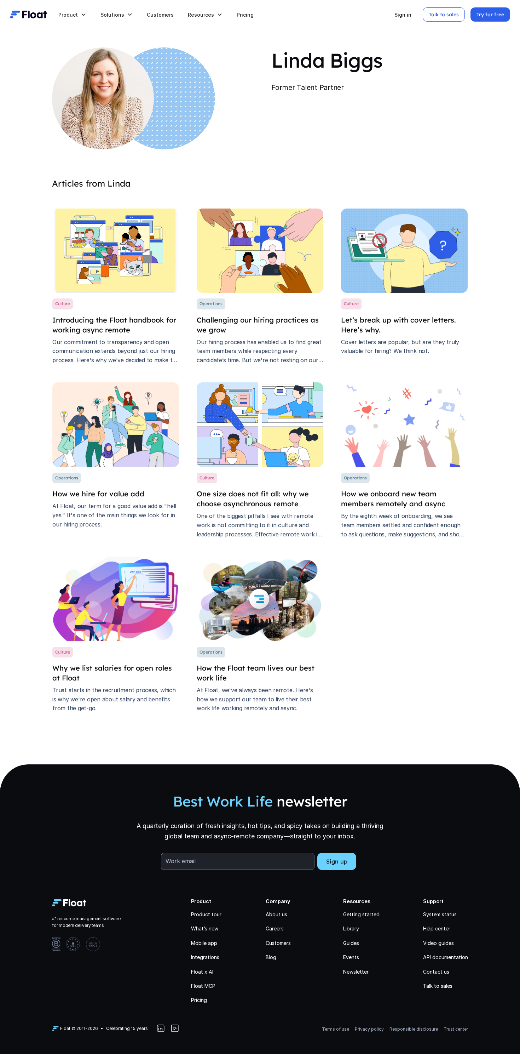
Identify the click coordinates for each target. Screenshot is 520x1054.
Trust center (456, 1029)
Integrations (205, 957)
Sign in (402, 15)
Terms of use (335, 1029)
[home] (28, 14)
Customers (160, 15)
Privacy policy (369, 1029)
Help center (436, 928)
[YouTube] (175, 1028)
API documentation (445, 957)
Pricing (245, 15)
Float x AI (202, 972)
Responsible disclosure (413, 1029)
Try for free (490, 14)
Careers (275, 928)
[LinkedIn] (160, 1028)
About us (276, 914)
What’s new (204, 928)
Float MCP (203, 986)
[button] (72, 14)
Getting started (361, 914)
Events (351, 957)
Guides (351, 943)
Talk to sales (444, 14)
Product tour (206, 914)
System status (440, 914)
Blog (271, 957)
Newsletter (356, 972)
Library (351, 928)
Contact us (436, 972)
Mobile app (204, 943)
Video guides (438, 943)
